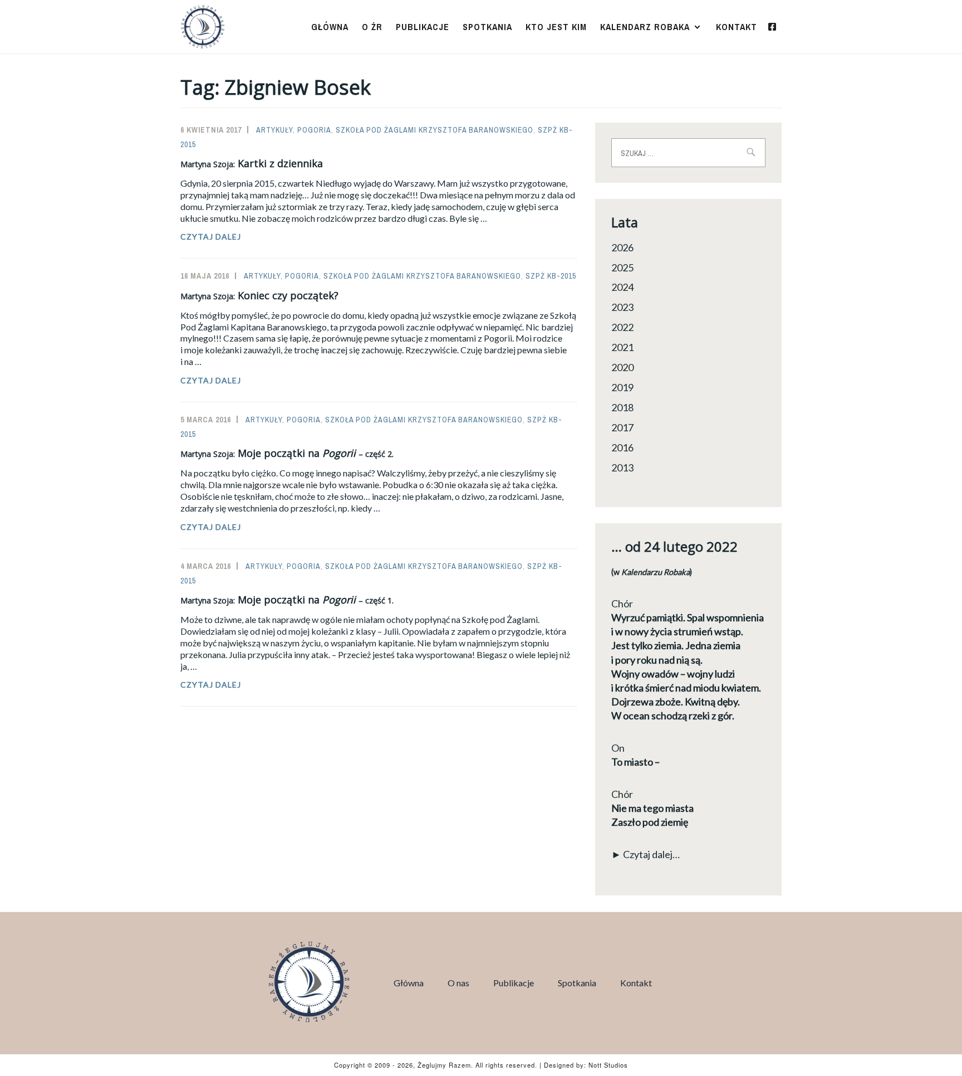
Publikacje (422, 27)
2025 (622, 267)
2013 (622, 467)
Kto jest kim (556, 27)
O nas (458, 982)
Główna (330, 27)
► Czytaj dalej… (645, 854)
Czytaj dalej (234, 237)
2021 (622, 347)
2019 (622, 387)
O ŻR (372, 27)
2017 (622, 427)
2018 (622, 407)
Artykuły (274, 130)
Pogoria (314, 130)
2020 (622, 367)
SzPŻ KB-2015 (551, 276)
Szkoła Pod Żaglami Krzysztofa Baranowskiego (434, 130)
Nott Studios (608, 1064)
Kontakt (736, 27)
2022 (622, 327)
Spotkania (487, 27)
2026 (622, 247)
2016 (622, 447)
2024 (622, 287)
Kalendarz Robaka (645, 27)
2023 (622, 307)
